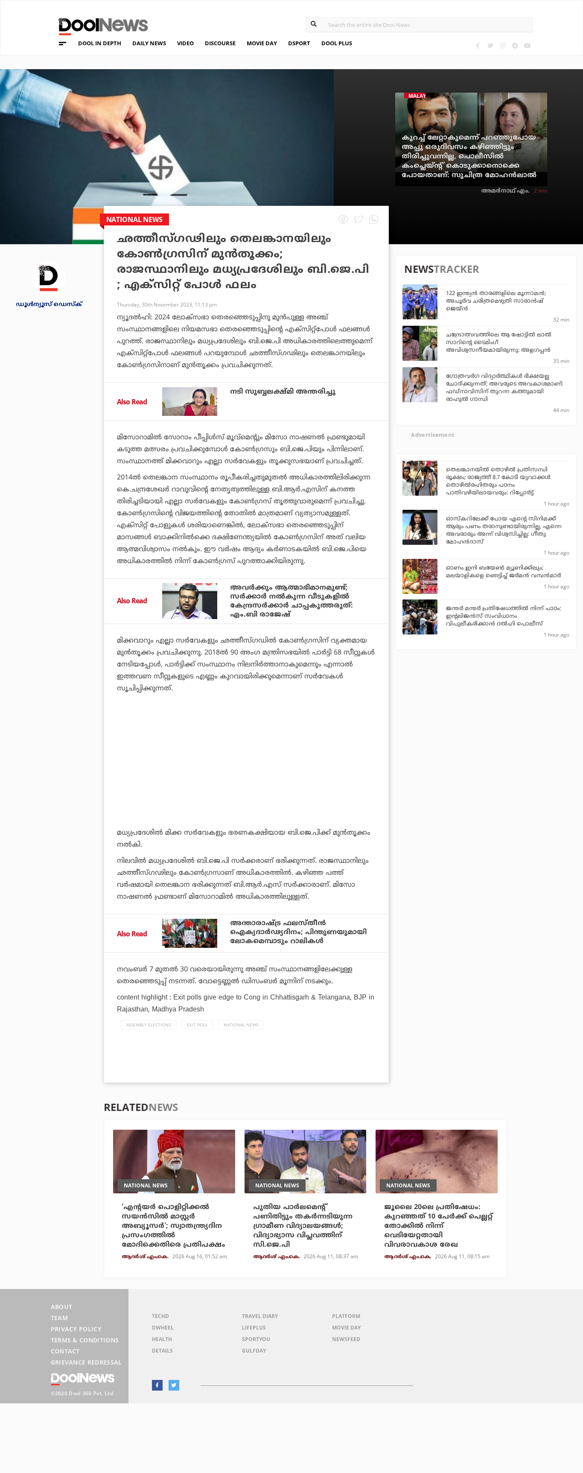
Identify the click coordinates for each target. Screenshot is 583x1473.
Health (162, 1339)
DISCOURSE (220, 43)
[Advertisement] (246, 784)
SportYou (256, 1339)
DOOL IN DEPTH (99, 43)
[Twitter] (490, 45)
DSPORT (299, 43)
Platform (346, 1316)
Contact (65, 1351)
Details (162, 1350)
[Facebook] (477, 45)
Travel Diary (260, 1316)
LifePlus (254, 1327)
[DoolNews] (99, 25)
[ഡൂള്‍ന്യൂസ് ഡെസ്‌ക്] (49, 277)
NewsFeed (346, 1339)
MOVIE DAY (262, 43)
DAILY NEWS (149, 43)
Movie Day (346, 1327)
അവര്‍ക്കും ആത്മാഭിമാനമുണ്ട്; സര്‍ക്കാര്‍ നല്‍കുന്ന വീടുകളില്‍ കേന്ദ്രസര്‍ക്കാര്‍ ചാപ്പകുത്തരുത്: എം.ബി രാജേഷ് (291, 601)
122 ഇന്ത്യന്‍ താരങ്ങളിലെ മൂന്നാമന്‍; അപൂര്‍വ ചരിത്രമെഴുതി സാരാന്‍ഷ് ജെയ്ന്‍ (496, 301)
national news (241, 1025)
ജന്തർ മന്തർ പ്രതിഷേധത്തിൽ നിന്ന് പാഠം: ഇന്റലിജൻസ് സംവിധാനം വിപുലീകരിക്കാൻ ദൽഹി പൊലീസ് (503, 616)
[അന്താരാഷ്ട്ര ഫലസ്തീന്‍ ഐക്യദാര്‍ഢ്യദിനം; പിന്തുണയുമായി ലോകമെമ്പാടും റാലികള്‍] (189, 933)
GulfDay (254, 1350)
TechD (160, 1316)
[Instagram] (502, 45)
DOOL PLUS (336, 43)
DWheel (163, 1327)
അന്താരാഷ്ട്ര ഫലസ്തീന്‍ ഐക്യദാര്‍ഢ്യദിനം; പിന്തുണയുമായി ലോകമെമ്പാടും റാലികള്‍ (298, 932)
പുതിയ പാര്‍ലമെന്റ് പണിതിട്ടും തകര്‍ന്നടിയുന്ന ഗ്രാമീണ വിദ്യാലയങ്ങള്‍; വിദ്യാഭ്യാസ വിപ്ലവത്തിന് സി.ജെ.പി (303, 1226)
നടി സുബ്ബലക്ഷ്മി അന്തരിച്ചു (282, 392)
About (62, 1307)
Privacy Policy (76, 1329)
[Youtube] (527, 45)
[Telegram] (515, 45)
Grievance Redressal (86, 1362)
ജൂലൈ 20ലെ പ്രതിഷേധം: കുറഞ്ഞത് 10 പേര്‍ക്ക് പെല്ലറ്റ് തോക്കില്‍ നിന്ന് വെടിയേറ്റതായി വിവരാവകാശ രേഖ (438, 1226)
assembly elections (148, 1025)
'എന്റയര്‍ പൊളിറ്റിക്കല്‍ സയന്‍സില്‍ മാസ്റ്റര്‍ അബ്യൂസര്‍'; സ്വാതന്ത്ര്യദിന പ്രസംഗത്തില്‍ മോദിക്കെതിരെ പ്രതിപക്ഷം (173, 1226)
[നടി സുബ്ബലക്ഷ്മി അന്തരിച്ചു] (189, 401)
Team (59, 1318)
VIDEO (185, 43)
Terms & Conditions (85, 1340)
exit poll (197, 1025)
